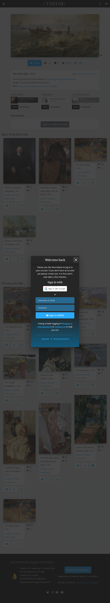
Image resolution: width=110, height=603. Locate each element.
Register (45, 338)
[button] (55, 288)
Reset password (61, 338)
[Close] (76, 260)
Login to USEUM (56, 315)
